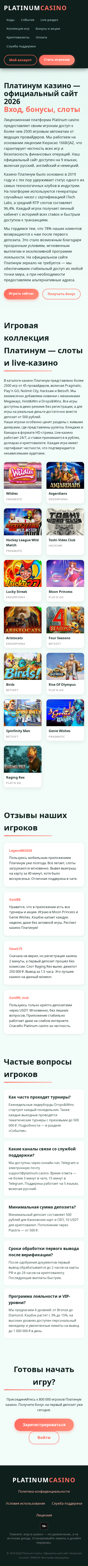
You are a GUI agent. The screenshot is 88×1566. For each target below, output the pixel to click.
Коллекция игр (18, 28)
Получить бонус (61, 294)
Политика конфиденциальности (44, 1491)
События (27, 20)
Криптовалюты (18, 37)
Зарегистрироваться (44, 1424)
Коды (11, 20)
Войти (44, 1437)
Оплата (41, 37)
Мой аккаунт (20, 60)
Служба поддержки (21, 46)
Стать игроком (57, 59)
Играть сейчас (21, 293)
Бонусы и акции (48, 28)
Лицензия (44, 1515)
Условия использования (25, 1503)
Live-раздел (49, 20)
